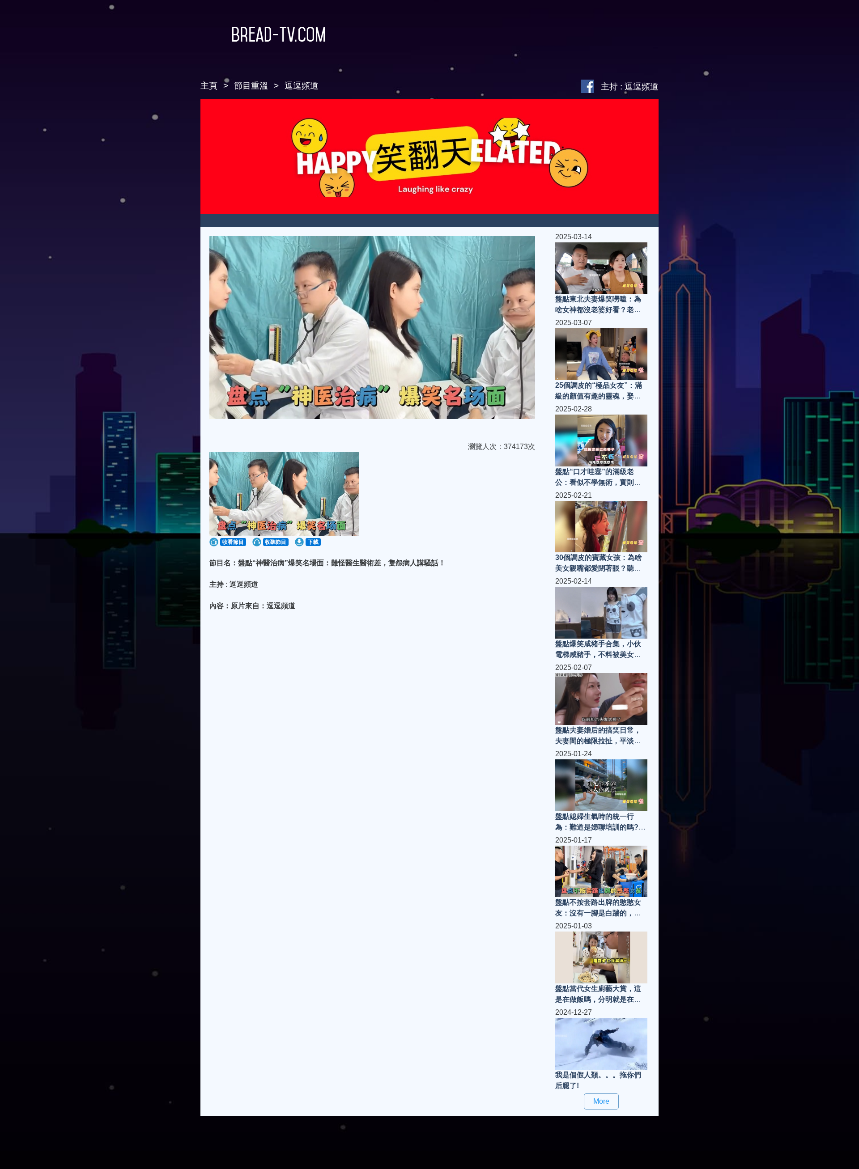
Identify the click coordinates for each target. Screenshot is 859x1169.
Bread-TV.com (278, 34)
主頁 (208, 85)
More (601, 1101)
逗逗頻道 (302, 85)
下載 (313, 542)
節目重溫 (251, 85)
